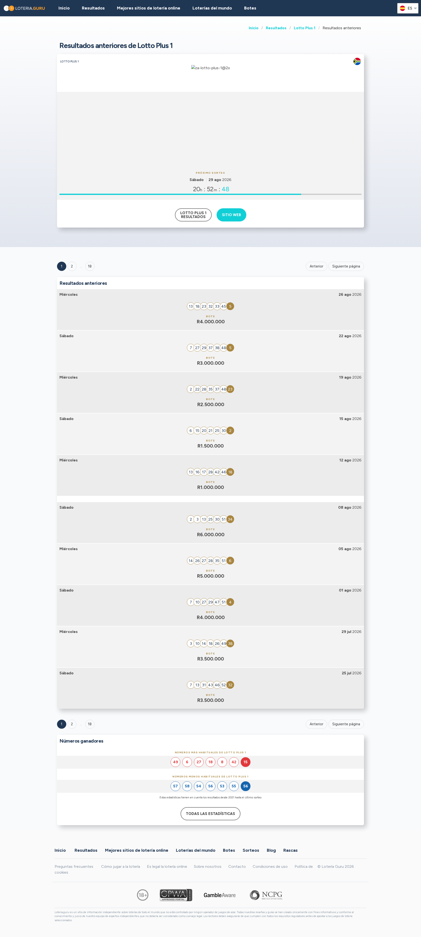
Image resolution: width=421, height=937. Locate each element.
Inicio (253, 28)
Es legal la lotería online (167, 866)
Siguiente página (346, 266)
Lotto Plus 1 (305, 28)
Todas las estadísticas (210, 814)
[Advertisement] (210, 131)
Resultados (276, 28)
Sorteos (251, 850)
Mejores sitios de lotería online (148, 8)
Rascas (290, 850)
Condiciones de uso (270, 866)
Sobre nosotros (207, 866)
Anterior (316, 266)
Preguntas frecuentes (74, 866)
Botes (250, 8)
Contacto (237, 866)
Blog (271, 850)
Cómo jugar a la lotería (120, 866)
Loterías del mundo (212, 8)
